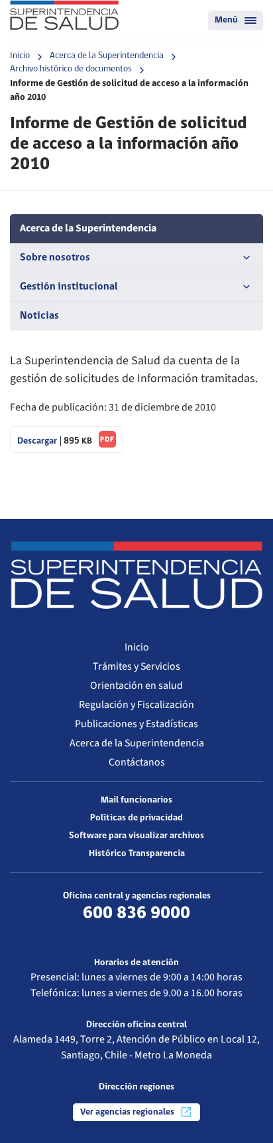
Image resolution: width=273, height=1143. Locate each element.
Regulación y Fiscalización (136, 704)
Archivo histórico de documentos (71, 69)
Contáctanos (137, 762)
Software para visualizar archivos (136, 836)
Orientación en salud (136, 685)
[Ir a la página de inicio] (64, 15)
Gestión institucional (69, 287)
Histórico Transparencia (137, 854)
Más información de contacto (136, 931)
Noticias (39, 316)
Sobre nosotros (55, 258)
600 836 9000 (136, 913)
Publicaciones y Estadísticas (136, 724)
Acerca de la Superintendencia (107, 56)
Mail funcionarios (136, 800)
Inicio (20, 56)
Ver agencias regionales (128, 1112)
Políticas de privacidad (136, 818)
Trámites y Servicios (136, 666)
